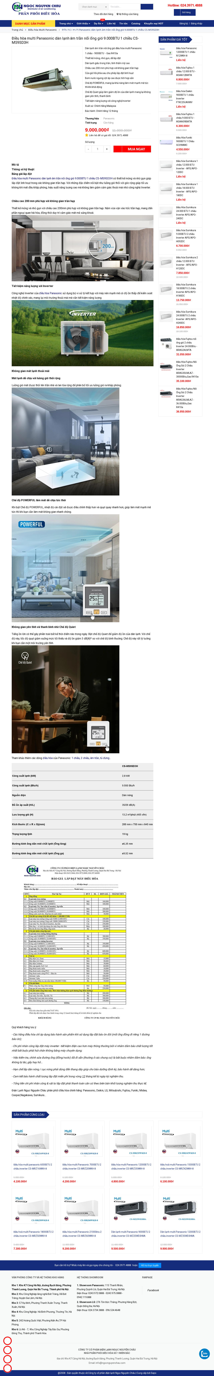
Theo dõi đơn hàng (103, 14)
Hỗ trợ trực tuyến (150, 1265)
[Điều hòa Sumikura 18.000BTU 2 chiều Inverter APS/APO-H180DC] (166, 289)
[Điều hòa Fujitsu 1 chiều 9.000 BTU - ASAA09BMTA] (166, 119)
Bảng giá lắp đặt (68, 30)
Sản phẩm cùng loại (29, 1114)
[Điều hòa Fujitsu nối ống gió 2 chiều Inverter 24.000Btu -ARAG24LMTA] (166, 343)
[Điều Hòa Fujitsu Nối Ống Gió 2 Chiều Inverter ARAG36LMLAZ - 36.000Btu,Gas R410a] (166, 393)
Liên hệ (111, 23)
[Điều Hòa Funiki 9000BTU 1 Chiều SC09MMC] (166, 142)
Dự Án (99, 22)
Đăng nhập (196, 23)
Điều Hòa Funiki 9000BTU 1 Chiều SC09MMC (185, 141)
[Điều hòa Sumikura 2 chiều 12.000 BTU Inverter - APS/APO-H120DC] (166, 262)
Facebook (153, 1290)
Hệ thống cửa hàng (128, 14)
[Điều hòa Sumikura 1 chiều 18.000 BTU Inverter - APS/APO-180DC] (166, 189)
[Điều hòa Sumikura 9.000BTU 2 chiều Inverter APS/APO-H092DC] (166, 235)
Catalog (135, 23)
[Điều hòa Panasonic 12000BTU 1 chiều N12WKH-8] (166, 53)
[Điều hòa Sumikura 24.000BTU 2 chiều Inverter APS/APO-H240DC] (166, 316)
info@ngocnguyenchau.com (110, 1363)
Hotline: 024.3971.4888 (185, 5)
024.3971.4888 (120, 135)
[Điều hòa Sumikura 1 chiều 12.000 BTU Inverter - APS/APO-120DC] (166, 166)
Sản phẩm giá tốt (173, 39)
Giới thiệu (83, 23)
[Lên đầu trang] (208, 1347)
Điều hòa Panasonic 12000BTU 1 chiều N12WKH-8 (186, 52)
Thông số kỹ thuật (23, 169)
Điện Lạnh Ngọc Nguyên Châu (29, 1090)
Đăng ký (184, 23)
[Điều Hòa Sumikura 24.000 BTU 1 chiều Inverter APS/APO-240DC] (166, 212)
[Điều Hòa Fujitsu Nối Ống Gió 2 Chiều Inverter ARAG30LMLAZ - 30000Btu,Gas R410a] (166, 366)
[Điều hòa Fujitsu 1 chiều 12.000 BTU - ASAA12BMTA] (166, 72)
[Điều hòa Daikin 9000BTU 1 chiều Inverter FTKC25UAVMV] (166, 96)
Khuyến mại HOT (153, 23)
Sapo (153, 1373)
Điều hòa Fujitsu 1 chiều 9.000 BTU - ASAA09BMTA (185, 118)
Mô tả (15, 164)
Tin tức (123, 23)
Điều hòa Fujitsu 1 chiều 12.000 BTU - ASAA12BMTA (186, 71)
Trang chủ (65, 23)
